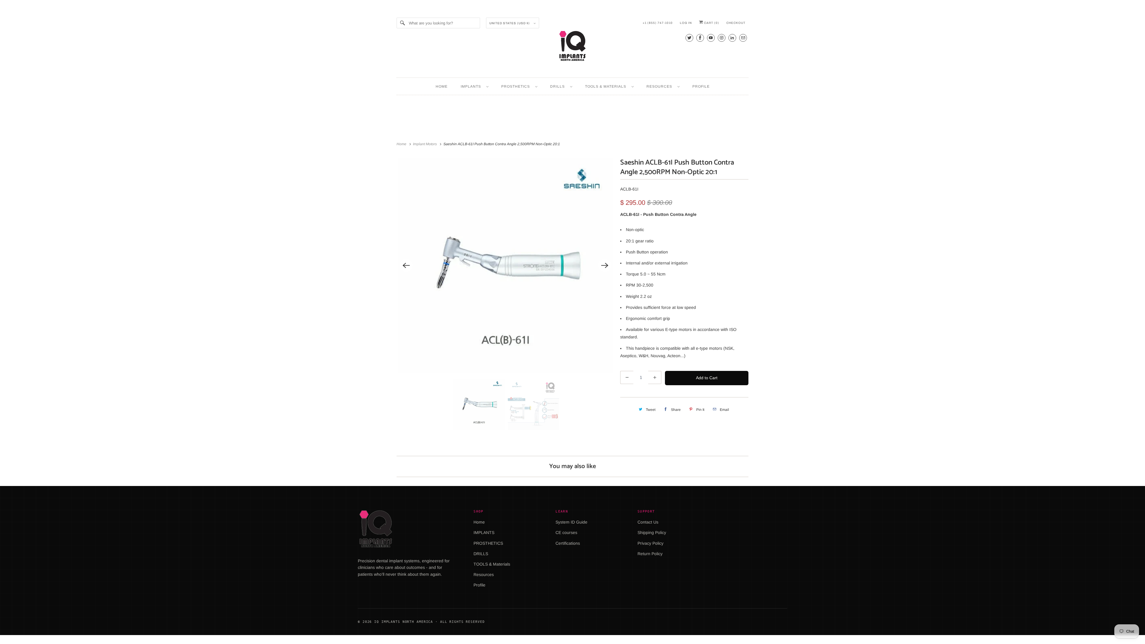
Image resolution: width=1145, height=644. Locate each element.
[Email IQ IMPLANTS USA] (743, 37)
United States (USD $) (510, 23)
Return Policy (650, 553)
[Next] (604, 265)
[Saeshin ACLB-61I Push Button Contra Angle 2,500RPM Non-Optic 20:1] (505, 265)
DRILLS (558, 86)
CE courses (566, 532)
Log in (686, 22)
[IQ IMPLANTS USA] (572, 47)
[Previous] (406, 265)
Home (442, 86)
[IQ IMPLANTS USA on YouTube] (711, 37)
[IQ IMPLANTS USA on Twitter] (689, 37)
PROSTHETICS (516, 86)
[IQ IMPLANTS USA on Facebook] (700, 37)
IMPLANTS (472, 86)
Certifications (568, 543)
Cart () (711, 22)
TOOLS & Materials (607, 86)
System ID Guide (571, 522)
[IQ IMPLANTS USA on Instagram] (721, 37)
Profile (701, 86)
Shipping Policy (652, 532)
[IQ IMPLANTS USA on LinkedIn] (732, 37)
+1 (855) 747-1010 (658, 22)
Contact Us (648, 522)
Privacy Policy (650, 543)
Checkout (735, 22)
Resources (660, 86)
